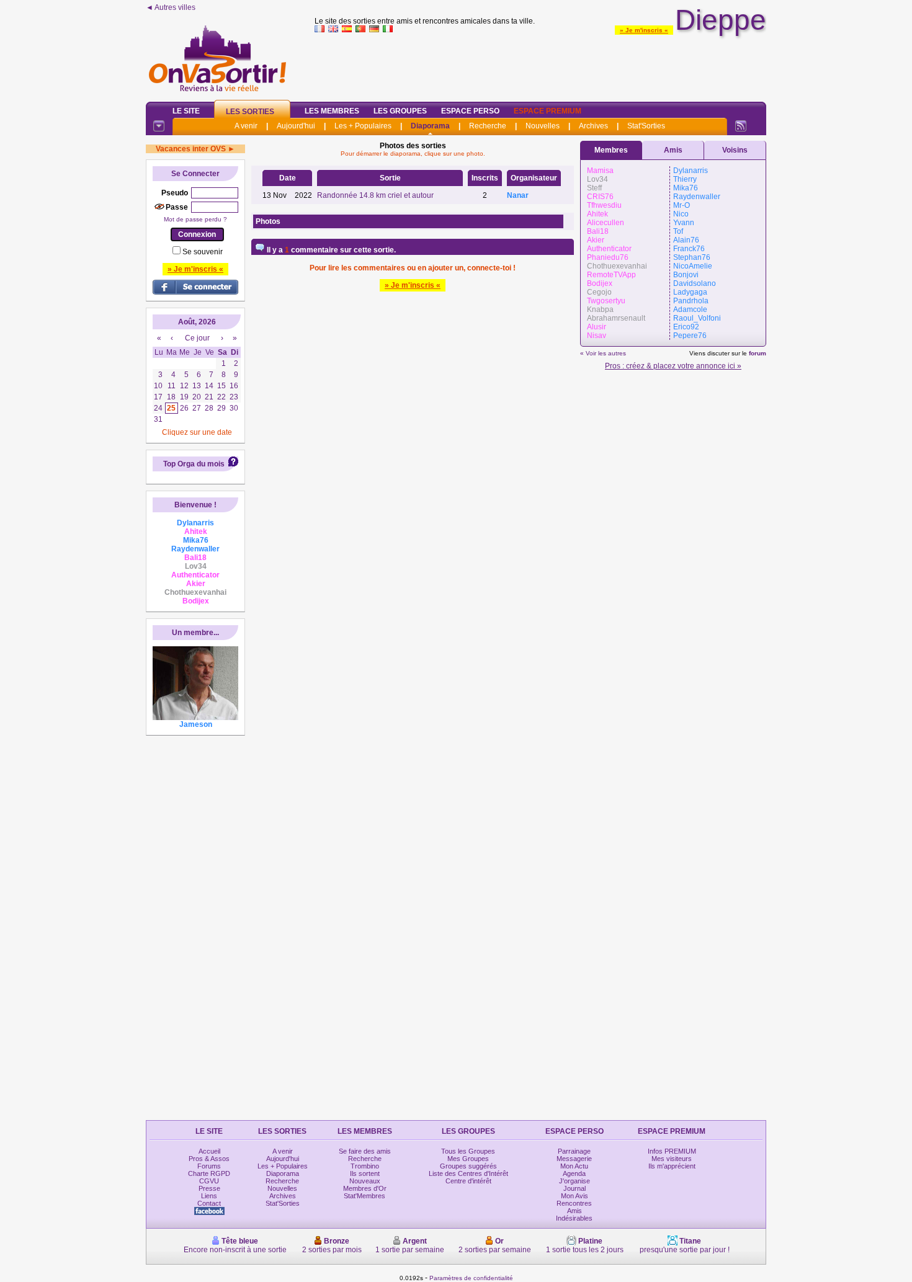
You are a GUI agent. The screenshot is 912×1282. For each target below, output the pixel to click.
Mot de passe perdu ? (195, 219)
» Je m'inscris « (644, 30)
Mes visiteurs (671, 1158)
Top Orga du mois (194, 464)
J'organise (574, 1181)
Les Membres (332, 111)
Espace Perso (470, 111)
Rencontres (574, 1203)
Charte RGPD (209, 1173)
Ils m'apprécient (671, 1166)
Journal (574, 1188)
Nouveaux (364, 1181)
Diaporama (430, 126)
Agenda (574, 1173)
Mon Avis (574, 1196)
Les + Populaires (362, 126)
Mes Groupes (468, 1158)
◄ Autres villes (170, 7)
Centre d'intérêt (468, 1181)
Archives (593, 126)
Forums (209, 1166)
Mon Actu (574, 1166)
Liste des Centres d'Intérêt (468, 1173)
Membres (611, 150)
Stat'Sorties (646, 126)
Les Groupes (400, 111)
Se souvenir (202, 251)
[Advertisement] (540, 64)
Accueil (209, 1151)
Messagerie (574, 1158)
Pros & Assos (209, 1158)
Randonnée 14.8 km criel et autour (375, 195)
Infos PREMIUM (672, 1151)
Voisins (735, 150)
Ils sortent (365, 1173)
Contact (209, 1203)
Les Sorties (250, 111)
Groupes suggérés (468, 1166)
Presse (209, 1188)
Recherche (487, 126)
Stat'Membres (364, 1196)
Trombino (365, 1166)
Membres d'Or (365, 1188)
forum (757, 353)
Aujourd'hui (296, 126)
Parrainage (574, 1151)
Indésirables (574, 1218)
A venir (246, 126)
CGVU (209, 1181)
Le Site (186, 111)
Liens (209, 1196)
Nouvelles (542, 126)
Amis (673, 150)
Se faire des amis (365, 1151)
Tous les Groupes (468, 1151)
